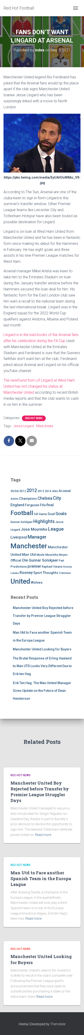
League (56, 529)
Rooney (26, 572)
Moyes (63, 554)
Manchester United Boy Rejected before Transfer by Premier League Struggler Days (43, 615)
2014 (48, 491)
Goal (51, 514)
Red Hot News (33, 418)
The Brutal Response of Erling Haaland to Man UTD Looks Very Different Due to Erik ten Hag (42, 666)
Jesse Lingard (24, 426)
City (57, 498)
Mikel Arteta (44, 426)
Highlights (44, 521)
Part (61, 560)
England (17, 505)
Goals (61, 513)
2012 (32, 490)
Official (15, 560)
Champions (28, 499)
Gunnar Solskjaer (21, 522)
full (36, 514)
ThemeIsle (57, 1024)
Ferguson (32, 505)
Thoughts (50, 573)
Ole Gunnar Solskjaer (40, 560)
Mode (40, 554)
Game (43, 514)
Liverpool (18, 537)
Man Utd (29, 554)
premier (34, 566)
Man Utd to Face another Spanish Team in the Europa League (40, 878)
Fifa (43, 505)
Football (21, 512)
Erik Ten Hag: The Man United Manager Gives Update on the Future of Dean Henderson (42, 690)
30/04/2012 (18, 491)
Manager (37, 537)
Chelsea (45, 498)
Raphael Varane (52, 566)
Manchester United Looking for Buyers (42, 649)
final (50, 505)
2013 (41, 491)
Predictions (18, 566)
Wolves (36, 582)
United (20, 581)
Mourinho (51, 554)
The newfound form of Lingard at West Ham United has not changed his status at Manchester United (39, 386)
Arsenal (65, 491)
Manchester (28, 546)
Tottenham (65, 573)
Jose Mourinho (34, 529)
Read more (43, 835)
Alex (55, 491)
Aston (14, 498)
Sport (37, 573)
